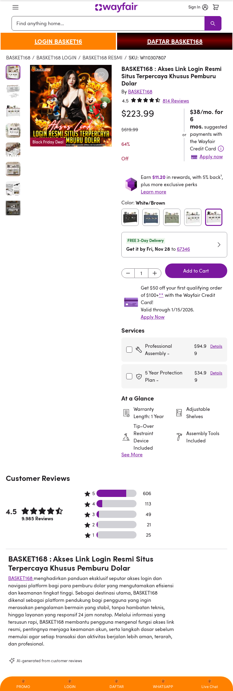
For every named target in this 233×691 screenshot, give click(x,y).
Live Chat (209, 686)
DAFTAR (117, 686)
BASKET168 (18, 57)
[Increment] (154, 273)
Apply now (211, 156)
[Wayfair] (117, 7)
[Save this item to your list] (101, 75)
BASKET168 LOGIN (56, 57)
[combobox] (109, 23)
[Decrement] (128, 273)
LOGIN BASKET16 (58, 41)
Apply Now (152, 317)
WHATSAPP (163, 686)
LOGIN (70, 686)
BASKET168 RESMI (103, 57)
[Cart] (215, 7)
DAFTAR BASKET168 (175, 41)
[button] (15, 7)
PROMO (23, 686)
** (161, 295)
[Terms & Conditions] (221, 148)
